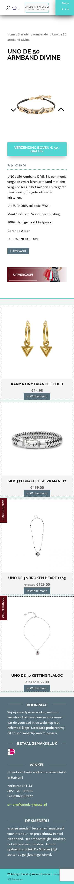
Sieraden (24, 34)
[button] (65, 7)
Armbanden (41, 34)
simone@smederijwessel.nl (27, 804)
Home (11, 34)
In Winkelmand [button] (37, 396)
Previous (22, 104)
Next (52, 104)
